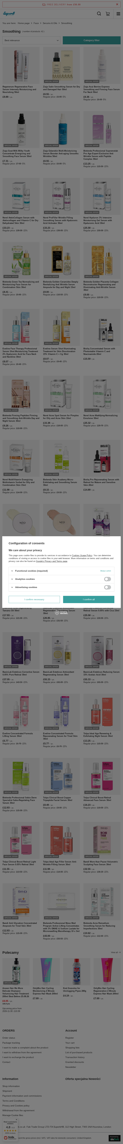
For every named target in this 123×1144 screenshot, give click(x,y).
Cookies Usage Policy (82, 555)
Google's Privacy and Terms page (51, 561)
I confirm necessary (34, 599)
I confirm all (89, 599)
